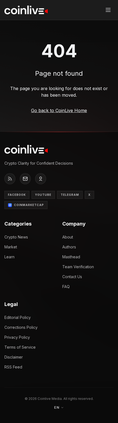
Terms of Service (20, 347)
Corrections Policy (21, 327)
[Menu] (108, 9)
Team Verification (78, 266)
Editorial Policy (17, 317)
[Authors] (40, 178)
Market (10, 247)
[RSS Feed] (9, 178)
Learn (9, 256)
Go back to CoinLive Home (59, 110)
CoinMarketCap (29, 205)
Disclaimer (13, 357)
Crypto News (16, 237)
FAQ (66, 286)
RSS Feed (13, 367)
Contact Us (72, 276)
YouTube (43, 194)
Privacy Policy (17, 337)
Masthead (71, 256)
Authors (69, 247)
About (67, 237)
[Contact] (25, 178)
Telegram (70, 194)
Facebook (17, 194)
